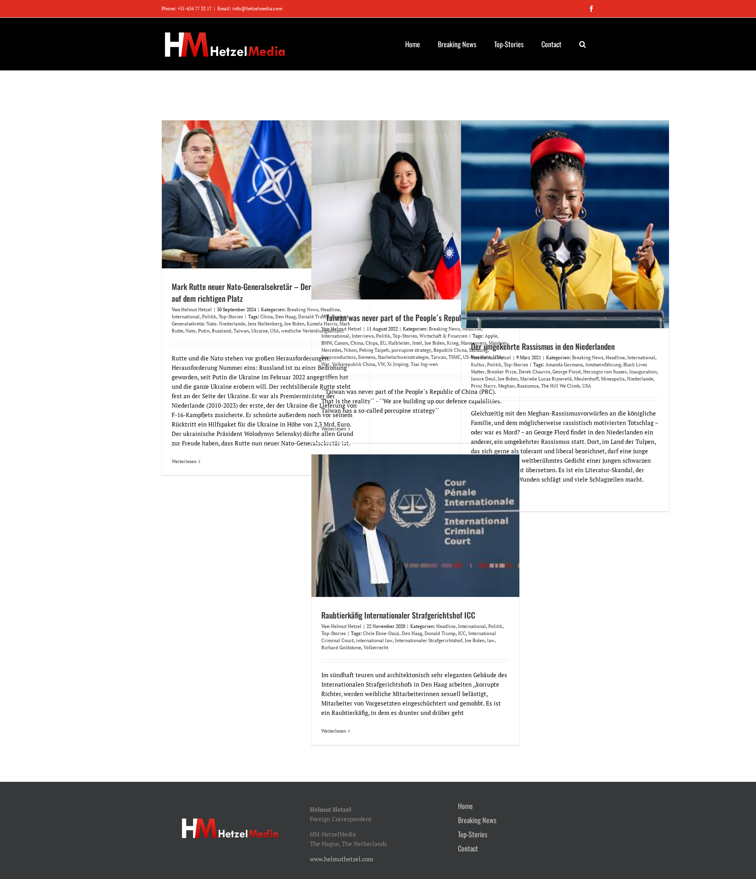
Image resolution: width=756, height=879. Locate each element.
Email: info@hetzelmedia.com (249, 8)
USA (274, 331)
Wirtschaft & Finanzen (443, 336)
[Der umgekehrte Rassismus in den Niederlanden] (565, 224)
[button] (582, 44)
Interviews (363, 336)
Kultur (478, 364)
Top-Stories (231, 316)
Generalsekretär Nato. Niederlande (208, 324)
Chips (371, 343)
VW (381, 364)
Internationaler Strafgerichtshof (428, 640)
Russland (221, 331)
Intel (417, 343)
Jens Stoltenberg (265, 324)
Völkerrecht (375, 647)
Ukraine (259, 331)
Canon (341, 343)
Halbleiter (399, 343)
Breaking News (302, 309)
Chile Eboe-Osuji (381, 633)
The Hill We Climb (560, 386)
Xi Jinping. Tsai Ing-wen (412, 364)
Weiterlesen (184, 461)
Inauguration (643, 372)
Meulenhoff (586, 379)
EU (383, 343)
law (491, 640)
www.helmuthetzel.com (341, 859)
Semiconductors (338, 357)
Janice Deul (483, 379)
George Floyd (566, 372)
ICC (462, 633)
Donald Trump (440, 633)
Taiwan (241, 331)
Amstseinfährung (603, 364)
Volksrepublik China (353, 364)
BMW (326, 343)
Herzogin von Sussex (605, 372)
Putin (203, 331)
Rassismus (528, 386)
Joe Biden (294, 324)
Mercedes (331, 350)
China (266, 316)
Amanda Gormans (564, 364)
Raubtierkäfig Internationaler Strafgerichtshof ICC (398, 615)
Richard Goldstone (341, 647)
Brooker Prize (501, 372)
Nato (190, 331)
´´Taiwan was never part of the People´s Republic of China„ (410, 317)
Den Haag (285, 316)
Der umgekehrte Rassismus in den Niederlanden (543, 346)
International (186, 316)
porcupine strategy (411, 350)
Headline (615, 357)
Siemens (366, 357)
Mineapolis (612, 379)
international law (374, 640)
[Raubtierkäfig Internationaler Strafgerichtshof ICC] (415, 525)
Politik (209, 316)
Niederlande (640, 379)
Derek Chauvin (534, 372)
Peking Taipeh (374, 350)
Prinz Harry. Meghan (493, 386)
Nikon (350, 350)
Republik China (450, 350)
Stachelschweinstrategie (403, 357)
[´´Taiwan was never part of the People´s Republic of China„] (415, 209)
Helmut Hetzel (196, 309)
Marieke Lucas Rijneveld (546, 379)
